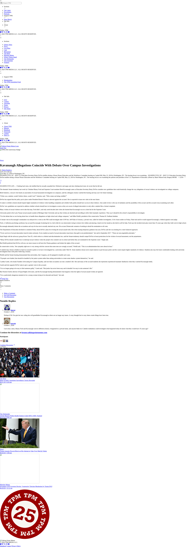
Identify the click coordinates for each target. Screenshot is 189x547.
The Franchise (8, 61)
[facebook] (3, 32)
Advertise (7, 103)
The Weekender (9, 59)
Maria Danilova (7, 170)
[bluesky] (1, 32)
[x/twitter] (5, 32)
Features (6, 62)
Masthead (7, 130)
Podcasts (6, 14)
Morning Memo (9, 55)
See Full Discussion (10, 295)
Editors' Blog (8, 45)
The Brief (7, 53)
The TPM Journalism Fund (12, 82)
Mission (6, 128)
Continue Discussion (6, 345)
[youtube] (8, 32)
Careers (6, 133)
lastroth (13, 323)
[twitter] (5, 544)
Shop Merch (8, 19)
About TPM (8, 126)
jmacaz (13, 310)
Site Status (7, 108)
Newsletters (7, 12)
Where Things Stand (10, 57)
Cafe (5, 50)
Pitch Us (6, 135)
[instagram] (6, 32)
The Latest (7, 10)
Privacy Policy (16, 546)
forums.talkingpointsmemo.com (34, 332)
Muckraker (7, 52)
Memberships (8, 80)
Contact (6, 101)
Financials (7, 132)
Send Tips (3, 148)
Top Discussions (9, 297)
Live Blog (7, 48)
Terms (6, 105)
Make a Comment (9, 293)
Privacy (6, 107)
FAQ (5, 100)
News (6, 46)
